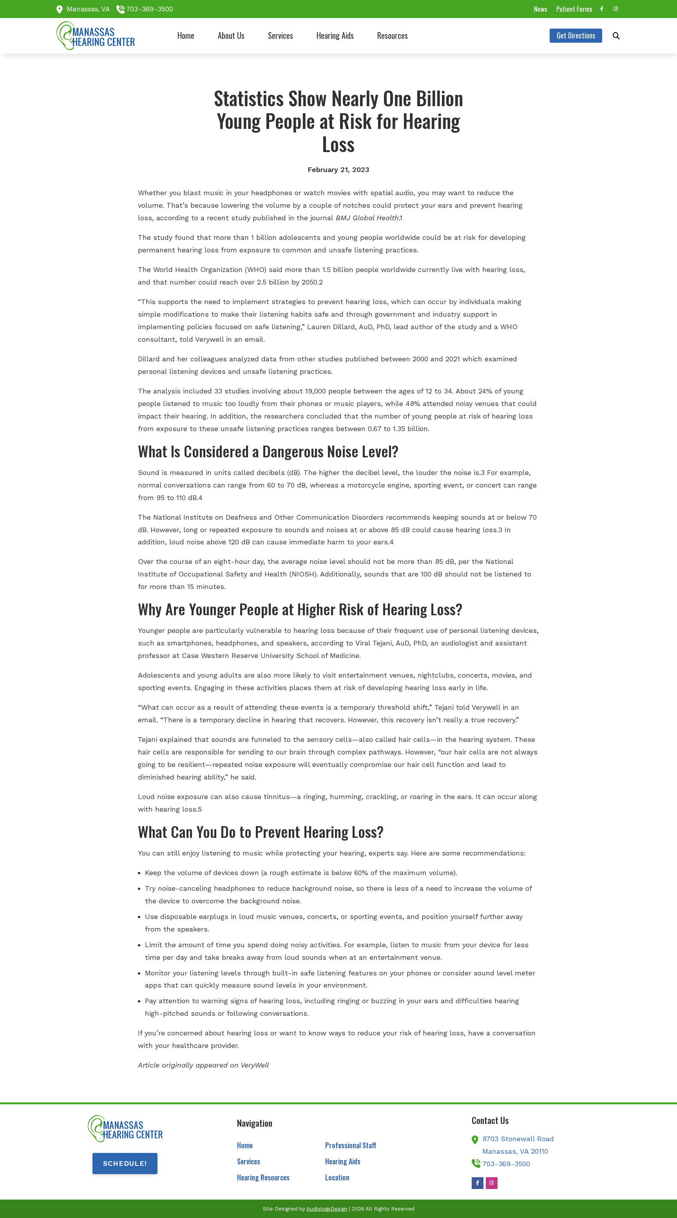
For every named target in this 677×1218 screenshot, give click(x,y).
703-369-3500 (149, 9)
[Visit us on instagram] (616, 8)
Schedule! (125, 1163)
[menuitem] (541, 9)
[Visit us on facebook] (601, 8)
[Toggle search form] (616, 35)
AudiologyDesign (327, 1209)
